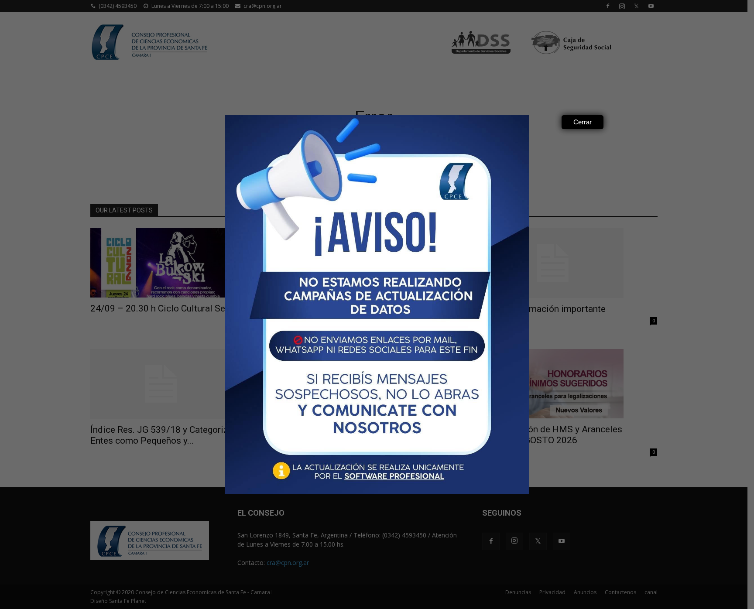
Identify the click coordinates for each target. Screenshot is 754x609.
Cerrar (582, 122)
